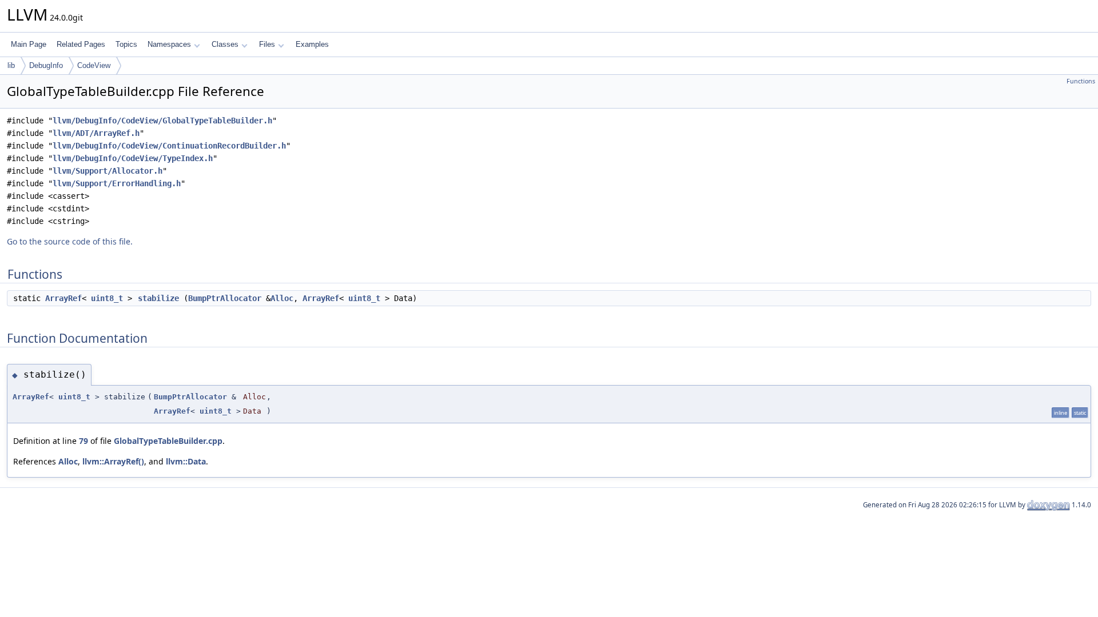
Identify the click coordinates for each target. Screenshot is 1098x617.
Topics (126, 44)
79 (83, 440)
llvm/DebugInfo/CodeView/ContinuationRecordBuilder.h (169, 145)
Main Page (28, 44)
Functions (1081, 81)
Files (267, 44)
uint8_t (107, 298)
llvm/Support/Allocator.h (107, 170)
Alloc (281, 298)
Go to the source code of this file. (70, 241)
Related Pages (81, 44)
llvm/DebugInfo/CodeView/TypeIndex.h (133, 158)
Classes (225, 44)
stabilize (158, 298)
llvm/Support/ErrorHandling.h (117, 183)
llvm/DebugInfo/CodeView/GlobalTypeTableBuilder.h (162, 120)
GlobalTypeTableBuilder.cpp (168, 440)
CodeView (93, 65)
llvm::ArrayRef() (113, 461)
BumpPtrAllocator (224, 298)
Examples (312, 44)
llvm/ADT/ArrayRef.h (96, 133)
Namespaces (169, 44)
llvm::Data (186, 461)
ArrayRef (63, 298)
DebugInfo (46, 65)
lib (11, 65)
